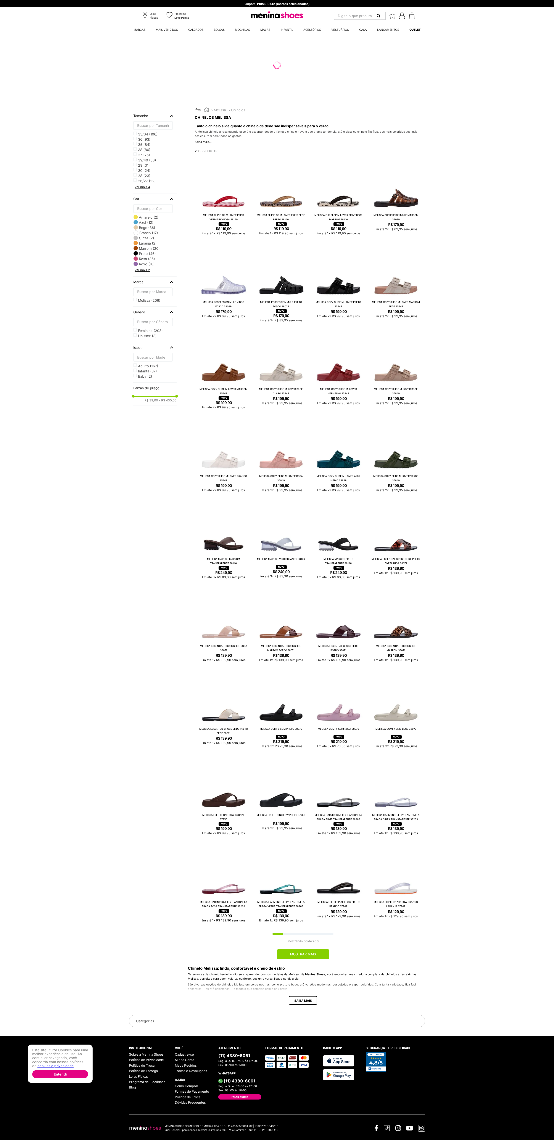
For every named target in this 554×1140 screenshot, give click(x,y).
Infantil (147, 371)
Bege (147, 227)
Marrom (149, 248)
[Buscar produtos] (379, 15)
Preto (147, 253)
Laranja (148, 243)
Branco (148, 233)
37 (144, 170)
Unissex (147, 336)
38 (144, 176)
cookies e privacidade (55, 1066)
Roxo (147, 264)
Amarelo (148, 217)
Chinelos (238, 110)
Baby (145, 376)
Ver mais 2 (142, 270)
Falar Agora (240, 1098)
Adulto (148, 366)
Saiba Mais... (203, 141)
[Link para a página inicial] (206, 110)
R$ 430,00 (168, 400)
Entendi (60, 1074)
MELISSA (149, 300)
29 (144, 144)
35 (144, 160)
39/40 (147, 181)
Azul (146, 222)
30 (144, 150)
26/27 (147, 134)
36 (144, 165)
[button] (151, 16)
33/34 (148, 155)
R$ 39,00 (151, 400)
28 (144, 139)
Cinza (146, 238)
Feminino (150, 330)
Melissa (220, 110)
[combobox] (360, 16)
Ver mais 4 (142, 187)
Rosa (147, 259)
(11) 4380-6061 (234, 1056)
